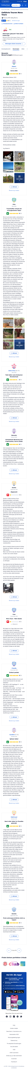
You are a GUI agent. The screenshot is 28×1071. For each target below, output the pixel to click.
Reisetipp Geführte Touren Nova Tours (19, 9)
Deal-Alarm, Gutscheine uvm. (14, 1031)
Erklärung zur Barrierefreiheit (14, 1055)
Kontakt (19, 1)
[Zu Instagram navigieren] (10, 1016)
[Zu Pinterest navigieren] (17, 1016)
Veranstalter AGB (14, 1034)
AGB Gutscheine (14, 1052)
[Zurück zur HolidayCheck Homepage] (5, 5)
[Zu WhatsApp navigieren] (21, 1016)
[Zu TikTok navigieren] (14, 1016)
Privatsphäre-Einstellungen (14, 1043)
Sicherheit (14, 1058)
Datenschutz (14, 1040)
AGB (14, 1049)
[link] (22, 5)
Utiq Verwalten (14, 1046)
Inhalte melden (14, 1028)
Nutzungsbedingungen (14, 1037)
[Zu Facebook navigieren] (7, 1016)
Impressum (14, 1061)
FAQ (14, 1025)
